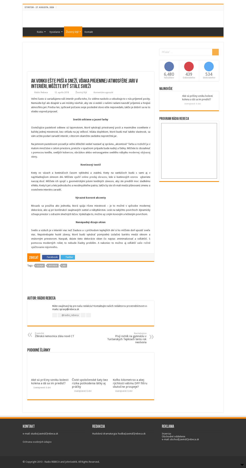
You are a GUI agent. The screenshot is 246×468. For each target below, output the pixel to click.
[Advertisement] (90, 59)
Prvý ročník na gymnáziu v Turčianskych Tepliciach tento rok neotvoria (126, 338)
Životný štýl (72, 31)
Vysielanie (54, 31)
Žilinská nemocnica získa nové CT (54, 335)
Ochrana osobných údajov (37, 441)
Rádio (40, 31)
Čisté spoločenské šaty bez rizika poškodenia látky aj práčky (90, 383)
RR (30, 31)
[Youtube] (221, 7)
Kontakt (89, 31)
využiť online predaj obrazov (90, 177)
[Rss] (214, 7)
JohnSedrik (71, 461)
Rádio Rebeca (41, 92)
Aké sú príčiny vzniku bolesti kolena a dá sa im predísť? (49, 381)
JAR (64, 265)
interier (53, 265)
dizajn (40, 265)
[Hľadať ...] (215, 52)
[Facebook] (218, 7)
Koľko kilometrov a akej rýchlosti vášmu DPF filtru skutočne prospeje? (130, 383)
